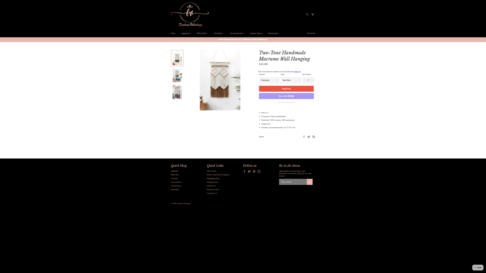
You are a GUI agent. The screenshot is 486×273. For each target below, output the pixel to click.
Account (311, 33)
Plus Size (202, 33)
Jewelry (218, 33)
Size (282, 74)
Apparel (185, 33)
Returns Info (213, 189)
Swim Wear (256, 33)
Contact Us (212, 193)
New (173, 33)
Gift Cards (211, 171)
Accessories (237, 33)
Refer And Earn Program (218, 174)
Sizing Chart (212, 182)
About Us (211, 185)
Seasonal (273, 33)
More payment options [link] (286, 102)
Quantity (306, 74)
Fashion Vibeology (183, 203)
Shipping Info (213, 178)
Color (262, 74)
